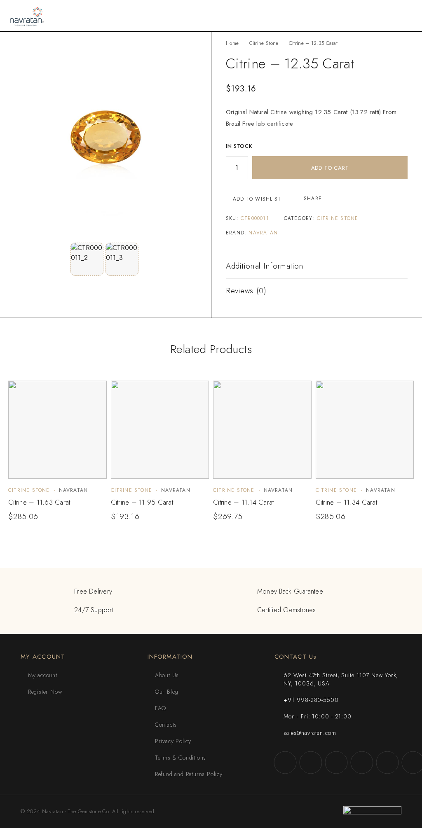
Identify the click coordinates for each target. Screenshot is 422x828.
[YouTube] (362, 762)
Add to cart (330, 168)
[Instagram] (311, 762)
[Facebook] (285, 762)
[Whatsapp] (387, 762)
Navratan (263, 232)
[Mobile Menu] (406, 15)
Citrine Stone (264, 43)
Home (232, 43)
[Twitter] (336, 762)
